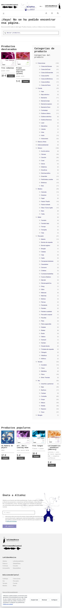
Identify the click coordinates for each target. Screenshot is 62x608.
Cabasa (43, 251)
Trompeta (44, 229)
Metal (39, 217)
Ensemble (44, 176)
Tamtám (43, 343)
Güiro (42, 289)
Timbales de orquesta (47, 349)
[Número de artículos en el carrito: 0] (52, 13)
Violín (42, 135)
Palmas (43, 302)
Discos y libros (42, 141)
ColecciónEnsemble (47, 72)
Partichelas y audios (47, 179)
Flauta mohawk (45, 204)
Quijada (43, 327)
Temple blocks (45, 346)
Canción (43, 157)
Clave (43, 368)
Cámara (43, 154)
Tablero (43, 336)
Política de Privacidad (11, 521)
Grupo (43, 399)
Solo (42, 185)
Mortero (43, 299)
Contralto (44, 396)
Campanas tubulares (47, 261)
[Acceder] (46, 13)
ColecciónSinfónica (47, 79)
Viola (42, 132)
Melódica (44, 371)
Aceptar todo (34, 600)
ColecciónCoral (45, 69)
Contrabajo (44, 110)
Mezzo (43, 402)
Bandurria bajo (45, 101)
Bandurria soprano (46, 104)
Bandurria (44, 97)
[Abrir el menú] (4, 13)
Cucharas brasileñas (47, 273)
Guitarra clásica (45, 113)
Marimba (43, 295)
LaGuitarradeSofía (18, 561)
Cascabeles (44, 264)
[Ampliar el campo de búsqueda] (57, 13)
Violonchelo (44, 138)
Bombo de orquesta (47, 242)
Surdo (43, 333)
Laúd (42, 123)
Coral (42, 160)
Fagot (42, 198)
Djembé (43, 280)
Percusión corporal (46, 314)
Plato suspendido (46, 324)
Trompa (43, 226)
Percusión (41, 236)
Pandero (43, 308)
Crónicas (5, 565)
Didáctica (44, 167)
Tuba (42, 233)
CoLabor (15, 565)
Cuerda (40, 88)
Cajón (43, 258)
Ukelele (43, 129)
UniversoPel (6, 568)
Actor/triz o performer (47, 383)
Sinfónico (44, 182)
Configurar (54, 600)
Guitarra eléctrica (46, 116)
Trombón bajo (45, 223)
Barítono (43, 390)
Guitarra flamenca (46, 119)
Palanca (5, 563)
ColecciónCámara (46, 66)
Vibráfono (44, 355)
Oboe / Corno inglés (47, 207)
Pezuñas (43, 317)
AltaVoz (5, 561)
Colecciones (41, 63)
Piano (42, 374)
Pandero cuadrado (46, 311)
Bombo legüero (45, 245)
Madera (40, 189)
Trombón (43, 220)
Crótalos (43, 270)
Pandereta (44, 305)
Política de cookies (8, 604)
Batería (43, 239)
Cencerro (44, 267)
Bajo (42, 387)
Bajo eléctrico (45, 94)
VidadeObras (16, 563)
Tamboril (43, 339)
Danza (43, 163)
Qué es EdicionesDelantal (10, 592)
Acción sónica (45, 151)
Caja (42, 255)
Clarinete (43, 192)
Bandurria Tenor (45, 107)
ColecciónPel (45, 75)
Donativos (44, 170)
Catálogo (5, 578)
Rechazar (44, 600)
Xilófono (43, 358)
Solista (43, 405)
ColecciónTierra (45, 85)
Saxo (42, 211)
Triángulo (43, 352)
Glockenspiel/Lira (46, 283)
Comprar (11, 76)
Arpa (42, 91)
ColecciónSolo (45, 82)
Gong (42, 286)
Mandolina (44, 126)
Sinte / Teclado (45, 377)
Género (40, 148)
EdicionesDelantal (43, 145)
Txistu (43, 214)
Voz (39, 380)
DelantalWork (17, 568)
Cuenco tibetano (46, 277)
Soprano (43, 409)
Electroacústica (45, 173)
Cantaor (43, 393)
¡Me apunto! (9, 526)
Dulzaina (43, 195)
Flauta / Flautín (45, 201)
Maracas (43, 292)
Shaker (43, 330)
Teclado (40, 361)
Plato (42, 321)
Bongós (43, 248)
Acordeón (44, 365)
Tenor (42, 412)
